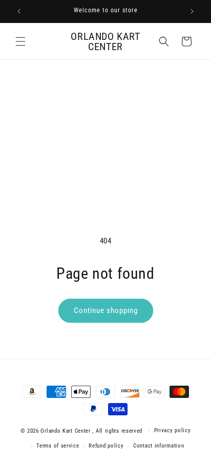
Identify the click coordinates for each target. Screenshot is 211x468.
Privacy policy (172, 430)
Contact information (158, 445)
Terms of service (57, 445)
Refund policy (106, 445)
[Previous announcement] (19, 11)
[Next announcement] (192, 11)
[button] (20, 41)
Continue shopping (106, 310)
